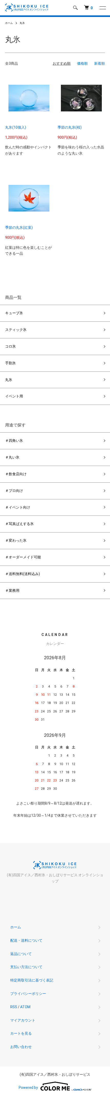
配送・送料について (26, 940)
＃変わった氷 (16, 540)
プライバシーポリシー (28, 994)
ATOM (25, 1007)
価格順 (82, 63)
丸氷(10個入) (15, 127)
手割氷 (10, 363)
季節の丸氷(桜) (70, 127)
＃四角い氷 (14, 441)
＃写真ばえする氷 (19, 524)
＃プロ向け (14, 491)
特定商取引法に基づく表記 (31, 980)
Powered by (28, 1087)
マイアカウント (22, 1020)
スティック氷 (16, 330)
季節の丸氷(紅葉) (19, 227)
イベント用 (14, 396)
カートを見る (21, 1033)
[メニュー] (102, 7)
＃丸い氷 (12, 457)
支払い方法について (26, 967)
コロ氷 (10, 346)
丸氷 (22, 23)
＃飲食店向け (16, 474)
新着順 (99, 63)
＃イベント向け (17, 507)
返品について (21, 954)
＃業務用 (12, 590)
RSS (13, 1007)
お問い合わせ (21, 1047)
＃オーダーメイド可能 (23, 557)
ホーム (9, 23)
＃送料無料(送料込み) (22, 574)
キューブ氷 (14, 313)
